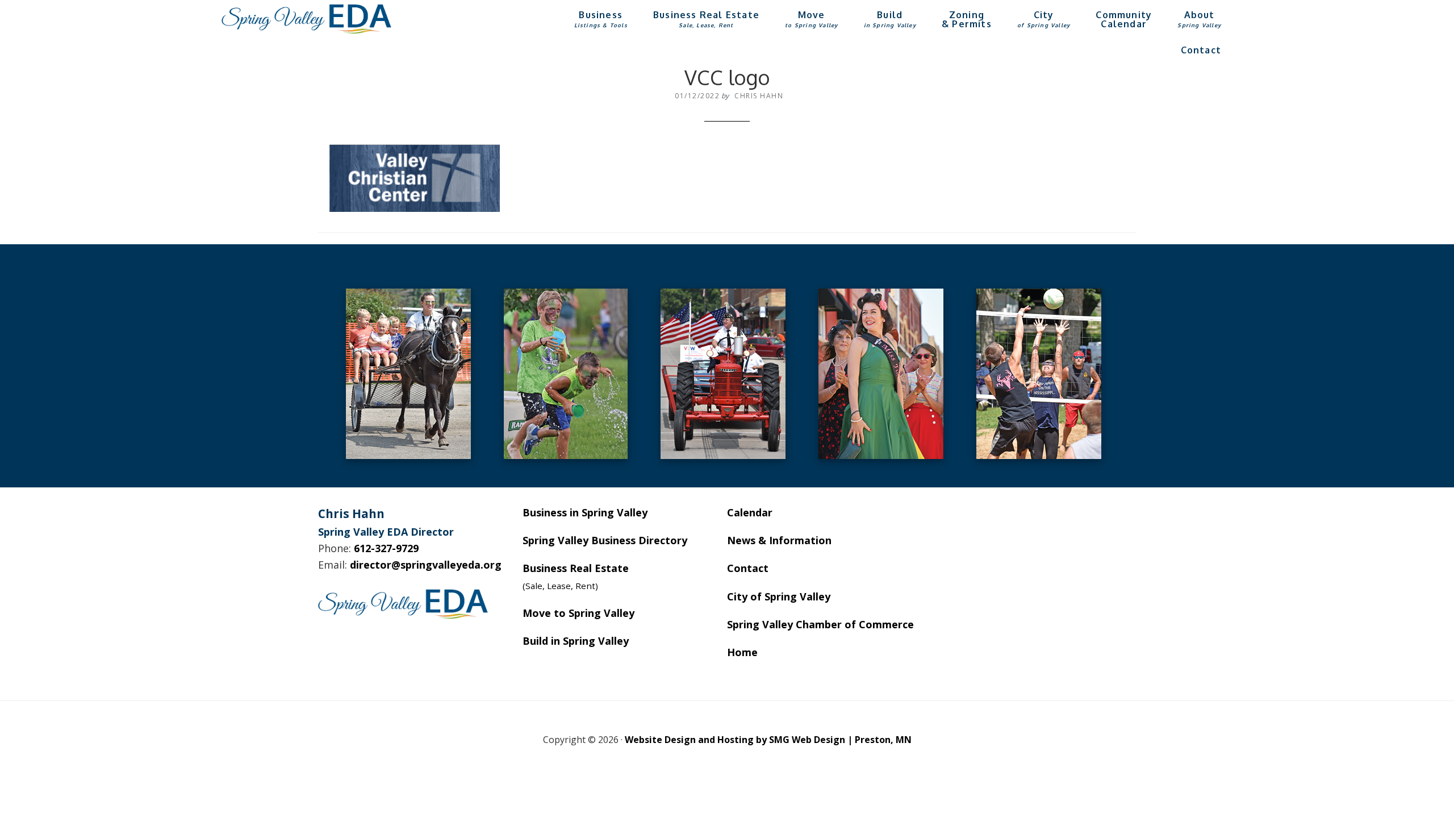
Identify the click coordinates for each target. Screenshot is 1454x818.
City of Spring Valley (778, 596)
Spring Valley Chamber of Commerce (820, 624)
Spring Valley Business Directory (605, 540)
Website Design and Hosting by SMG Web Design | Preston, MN (768, 739)
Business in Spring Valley (585, 512)
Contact (747, 568)
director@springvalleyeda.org (426, 564)
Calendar (749, 512)
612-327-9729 (386, 548)
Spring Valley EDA (307, 19)
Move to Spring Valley (578, 613)
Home (742, 652)
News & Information (779, 540)
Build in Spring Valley (576, 641)
